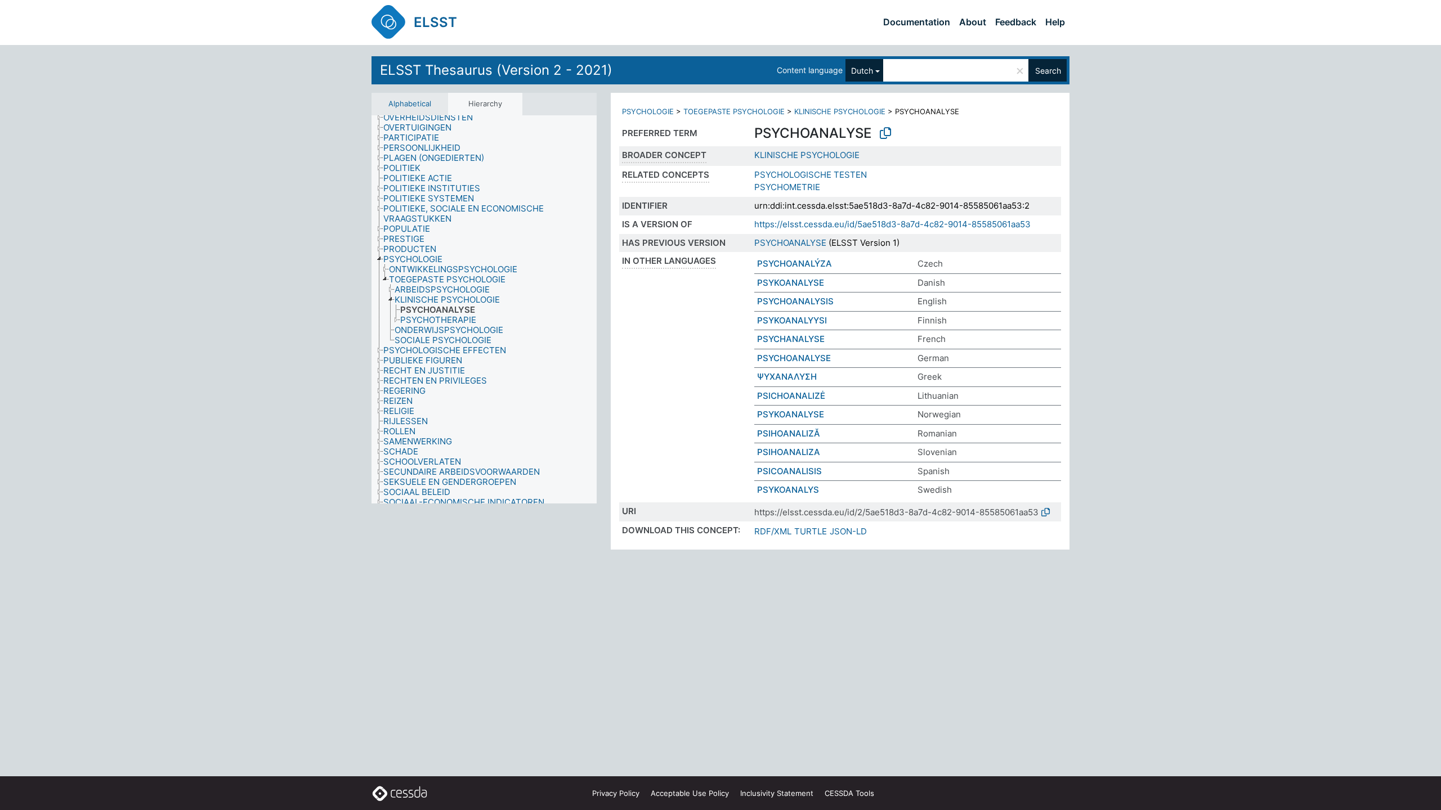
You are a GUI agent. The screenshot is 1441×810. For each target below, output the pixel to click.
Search (1048, 70)
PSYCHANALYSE (791, 339)
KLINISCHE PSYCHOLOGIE (839, 111)
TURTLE (810, 531)
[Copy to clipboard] (885, 133)
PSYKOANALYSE (790, 282)
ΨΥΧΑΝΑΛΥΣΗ (787, 376)
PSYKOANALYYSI (792, 320)
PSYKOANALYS (788, 489)
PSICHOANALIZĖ (791, 395)
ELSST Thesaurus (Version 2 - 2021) (496, 70)
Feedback (1015, 22)
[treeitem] (433, 117)
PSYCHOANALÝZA (794, 263)
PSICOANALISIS (789, 471)
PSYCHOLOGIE (648, 111)
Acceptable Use (690, 793)
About (972, 22)
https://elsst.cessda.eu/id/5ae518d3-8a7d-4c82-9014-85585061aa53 (892, 224)
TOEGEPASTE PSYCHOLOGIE (734, 111)
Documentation (916, 22)
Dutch (862, 70)
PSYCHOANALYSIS (795, 301)
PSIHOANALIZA (788, 452)
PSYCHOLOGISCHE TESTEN (810, 174)
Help (1055, 22)
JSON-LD (848, 531)
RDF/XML (772, 531)
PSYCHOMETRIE (787, 187)
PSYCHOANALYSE (790, 242)
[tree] (484, 309)
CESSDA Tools (849, 793)
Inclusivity (776, 793)
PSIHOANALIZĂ (788, 433)
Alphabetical (409, 103)
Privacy (615, 793)
